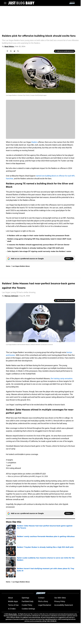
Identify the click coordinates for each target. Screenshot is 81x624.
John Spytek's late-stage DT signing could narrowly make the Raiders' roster (39, 251)
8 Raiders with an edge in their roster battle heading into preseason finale (38, 235)
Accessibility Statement (63, 605)
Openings (25, 598)
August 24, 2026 (42, 476)
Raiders (34, 142)
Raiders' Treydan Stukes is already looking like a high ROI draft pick (35, 248)
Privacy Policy (59, 601)
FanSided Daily (27, 601)
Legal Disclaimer (44, 605)
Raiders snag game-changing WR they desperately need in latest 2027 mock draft (39, 240)
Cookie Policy (27, 605)
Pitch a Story (43, 601)
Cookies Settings (28, 609)
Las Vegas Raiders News (21, 266)
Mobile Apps (13, 601)
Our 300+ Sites (60, 598)
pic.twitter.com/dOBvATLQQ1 (34, 474)
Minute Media (12, 614)
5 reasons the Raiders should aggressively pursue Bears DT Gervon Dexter (38, 245)
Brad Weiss (9, 46)
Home (8, 266)
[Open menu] (5, 3)
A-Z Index (12, 609)
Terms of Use (13, 605)
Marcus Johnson (11, 296)
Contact (41, 598)
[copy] (18, 51)
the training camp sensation (61, 378)
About (10, 598)
